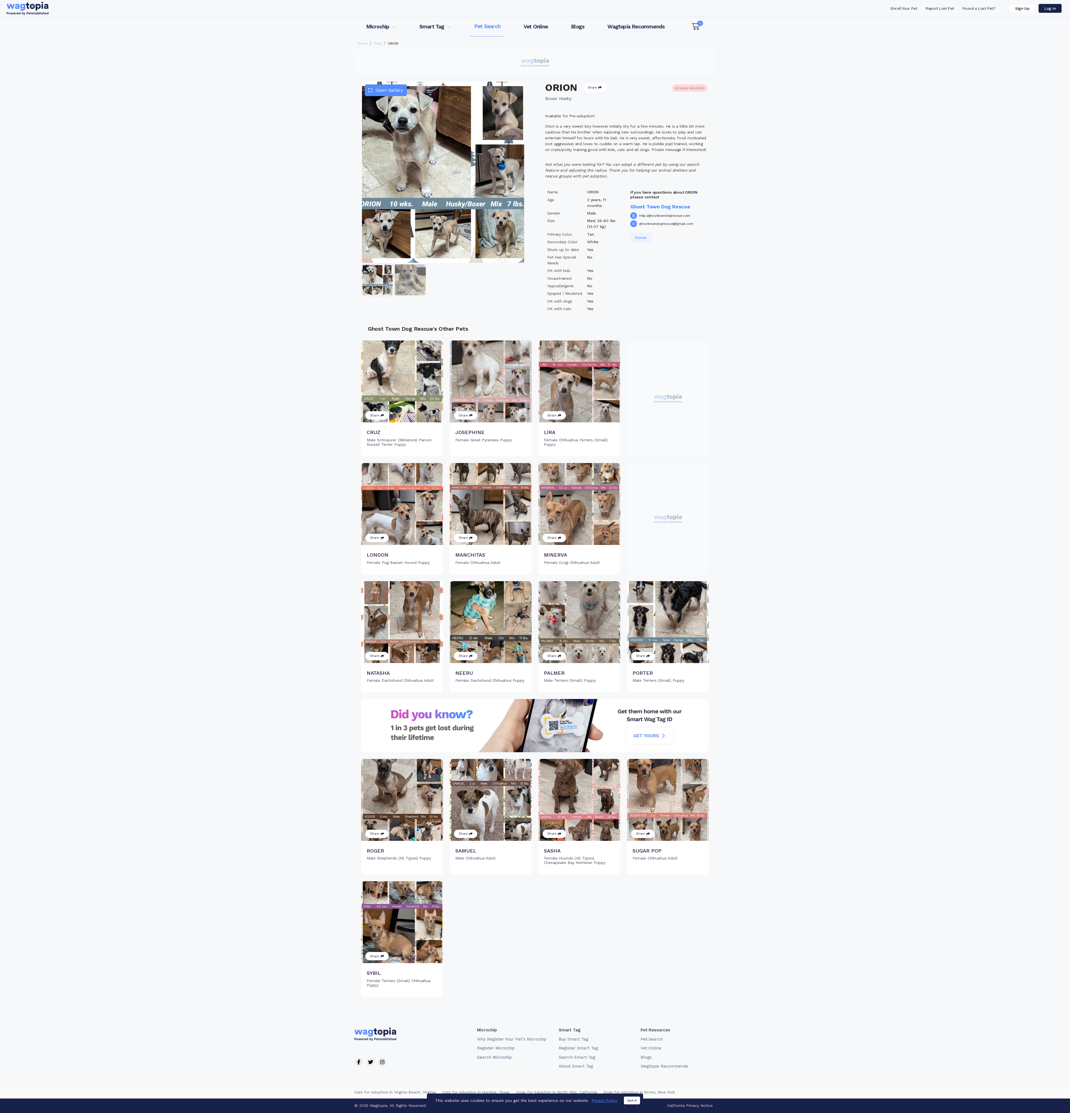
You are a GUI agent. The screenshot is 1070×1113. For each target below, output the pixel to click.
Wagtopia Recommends (636, 26)
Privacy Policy (604, 1100)
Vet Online (536, 26)
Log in (1050, 8)
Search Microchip (494, 1057)
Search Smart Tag (577, 1057)
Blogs (577, 26)
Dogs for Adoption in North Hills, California (556, 1092)
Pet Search (487, 26)
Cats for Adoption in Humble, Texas (476, 1092)
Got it (632, 1100)
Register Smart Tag (578, 1048)
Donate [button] (641, 238)
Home (363, 43)
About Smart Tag (576, 1066)
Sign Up (1022, 8)
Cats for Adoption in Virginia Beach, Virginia (395, 1092)
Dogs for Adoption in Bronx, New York (639, 1092)
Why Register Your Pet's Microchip (511, 1039)
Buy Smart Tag (573, 1039)
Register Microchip (496, 1048)
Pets (377, 43)
